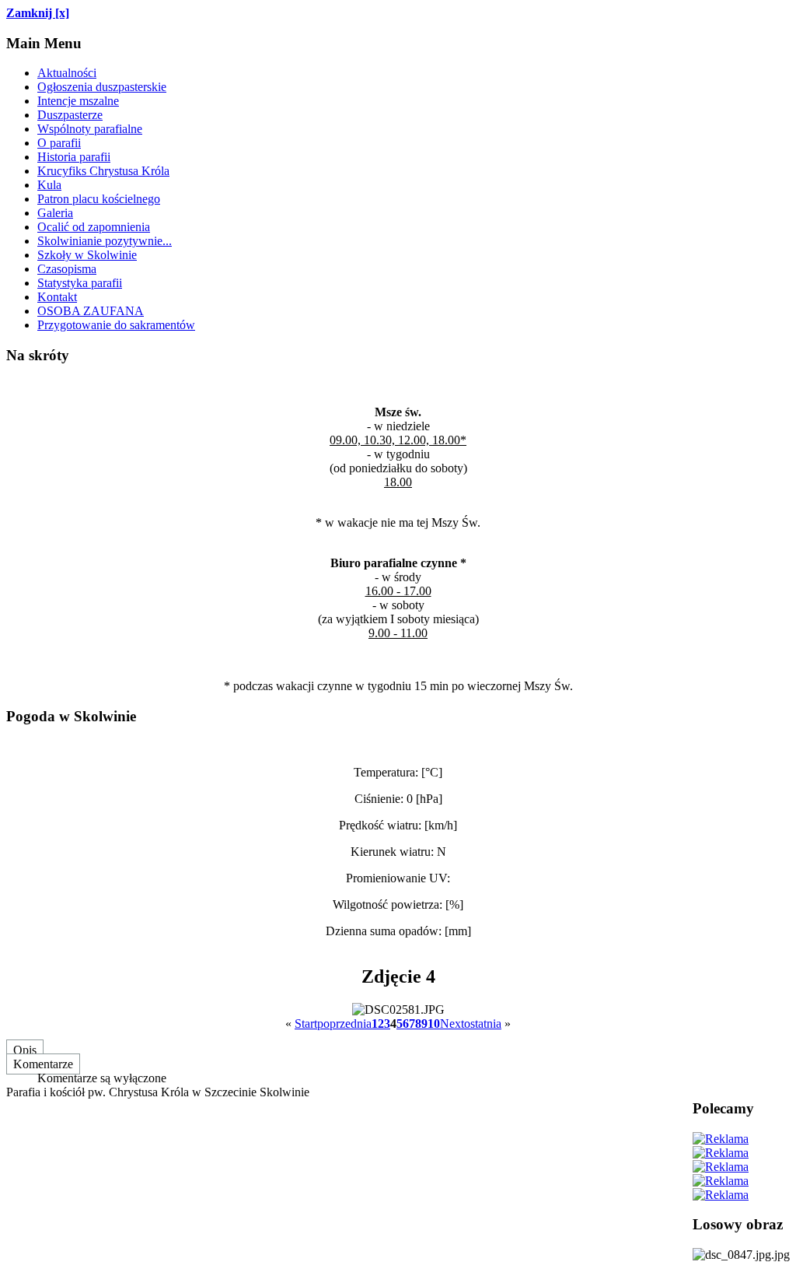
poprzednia (344, 1023)
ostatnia (482, 1023)
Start (306, 1023)
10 (434, 1023)
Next (452, 1023)
